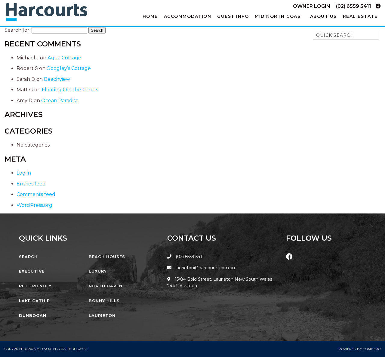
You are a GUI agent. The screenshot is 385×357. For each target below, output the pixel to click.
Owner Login (311, 6)
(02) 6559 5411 (353, 6)
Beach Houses (107, 256)
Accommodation (187, 16)
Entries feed (31, 184)
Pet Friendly (35, 285)
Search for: (17, 30)
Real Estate (360, 16)
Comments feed (36, 194)
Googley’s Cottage (69, 68)
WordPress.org (34, 205)
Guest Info (233, 16)
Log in (24, 173)
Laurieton (102, 315)
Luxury (98, 271)
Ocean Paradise (60, 100)
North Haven (105, 285)
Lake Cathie (34, 300)
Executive (32, 271)
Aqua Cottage (64, 58)
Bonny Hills (104, 300)
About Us (323, 16)
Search (28, 256)
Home (150, 16)
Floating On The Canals (70, 90)
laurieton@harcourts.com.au (204, 267)
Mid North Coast (279, 16)
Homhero (371, 349)
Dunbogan (32, 315)
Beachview (57, 79)
